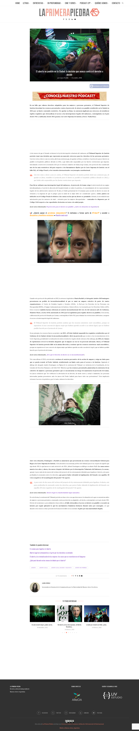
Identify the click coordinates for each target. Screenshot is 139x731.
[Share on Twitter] (77, 576)
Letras (26, 3)
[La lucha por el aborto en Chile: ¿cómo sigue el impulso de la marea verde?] (96, 613)
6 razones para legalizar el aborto (40, 549)
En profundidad (54, 3)
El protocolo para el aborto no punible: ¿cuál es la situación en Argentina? (72, 207)
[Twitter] (66, 19)
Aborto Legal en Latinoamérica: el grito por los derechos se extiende (51, 553)
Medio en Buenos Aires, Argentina (70, 728)
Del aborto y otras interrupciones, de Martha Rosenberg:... (69, 626)
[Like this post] (73, 576)
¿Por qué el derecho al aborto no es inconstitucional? (65, 355)
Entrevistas (38, 3)
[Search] (123, 3)
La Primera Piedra (47, 724)
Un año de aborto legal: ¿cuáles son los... (42, 625)
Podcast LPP (85, 3)
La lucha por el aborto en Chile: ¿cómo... (96, 625)
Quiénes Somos (101, 3)
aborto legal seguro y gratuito (61, 567)
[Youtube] (75, 19)
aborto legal (43, 567)
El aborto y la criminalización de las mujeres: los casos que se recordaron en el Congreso (57, 556)
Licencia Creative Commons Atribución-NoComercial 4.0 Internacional (83, 724)
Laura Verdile (64, 78)
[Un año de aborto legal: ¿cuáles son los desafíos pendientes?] (42, 613)
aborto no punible (81, 567)
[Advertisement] (69, 136)
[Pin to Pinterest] (79, 576)
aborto (33, 567)
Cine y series (70, 3)
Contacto (116, 3)
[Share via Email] (81, 576)
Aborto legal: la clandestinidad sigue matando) (63, 493)
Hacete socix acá (61, 215)
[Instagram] (69, 19)
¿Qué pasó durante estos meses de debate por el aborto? (48, 560)
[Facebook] (63, 19)
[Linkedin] (72, 19)
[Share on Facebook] (75, 576)
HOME (17, 3)
